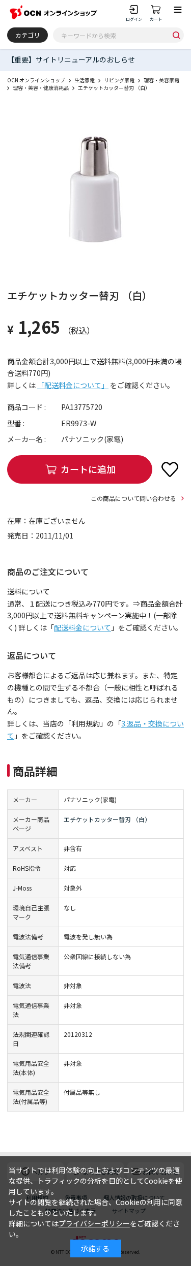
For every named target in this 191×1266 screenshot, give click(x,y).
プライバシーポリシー (94, 1223)
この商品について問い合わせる (133, 498)
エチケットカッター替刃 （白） (107, 819)
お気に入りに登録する (169, 469)
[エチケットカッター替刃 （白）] (95, 190)
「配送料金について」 (72, 385)
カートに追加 (88, 469)
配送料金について (82, 627)
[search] (176, 35)
